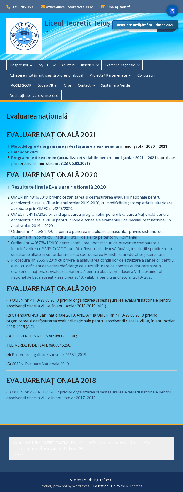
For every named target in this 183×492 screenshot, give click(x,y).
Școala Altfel (47, 85)
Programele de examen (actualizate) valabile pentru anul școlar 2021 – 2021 (83, 157)
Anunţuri (68, 65)
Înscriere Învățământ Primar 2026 (145, 24)
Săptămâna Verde (115, 85)
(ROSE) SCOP (20, 85)
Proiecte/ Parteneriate (108, 75)
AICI (101, 306)
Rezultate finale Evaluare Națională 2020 (58, 187)
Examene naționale (120, 65)
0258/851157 (22, 7)
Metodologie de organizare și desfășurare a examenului (65, 146)
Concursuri (146, 75)
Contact (84, 85)
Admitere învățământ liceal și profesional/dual (46, 75)
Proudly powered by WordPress (65, 486)
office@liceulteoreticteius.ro (69, 7)
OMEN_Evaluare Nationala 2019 (40, 363)
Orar (67, 85)
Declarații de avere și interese (34, 95)
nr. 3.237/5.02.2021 (72, 163)
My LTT (44, 65)
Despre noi (19, 65)
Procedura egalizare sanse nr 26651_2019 (48, 354)
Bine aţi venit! (118, 7)
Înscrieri (87, 65)
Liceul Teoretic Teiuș (77, 23)
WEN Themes (131, 486)
